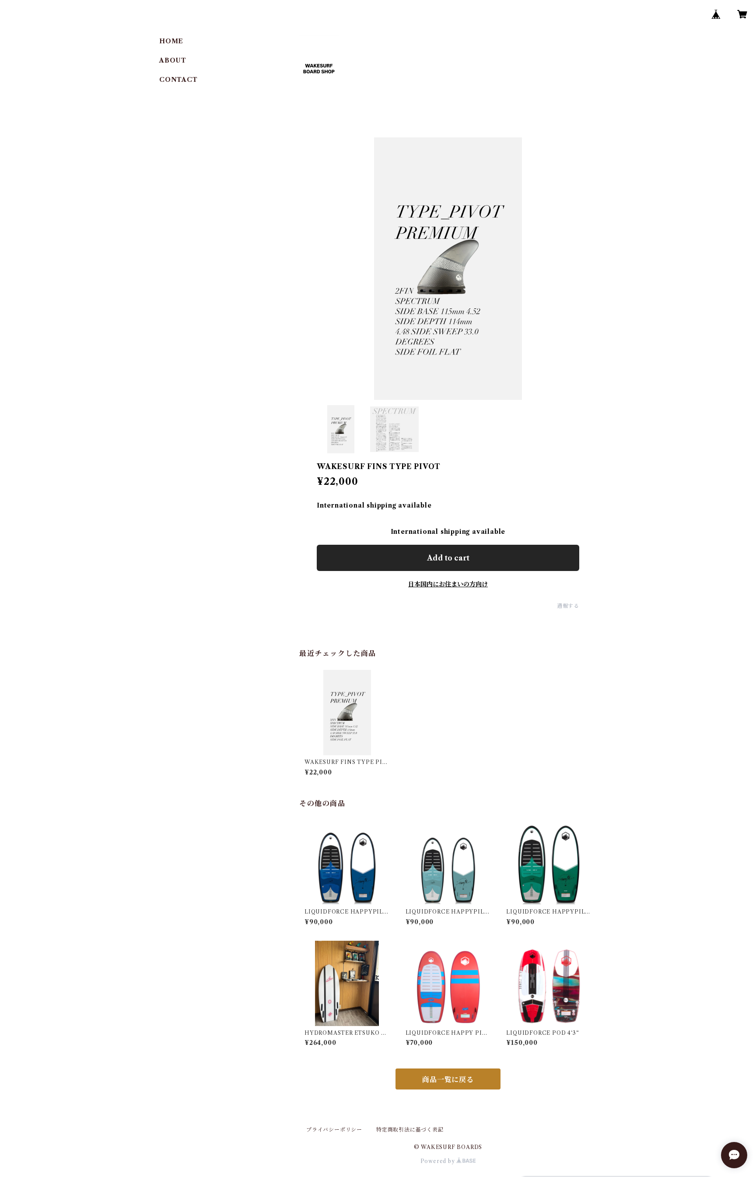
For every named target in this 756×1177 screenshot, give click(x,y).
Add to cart (448, 557)
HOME (171, 41)
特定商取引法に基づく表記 (410, 1129)
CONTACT (178, 80)
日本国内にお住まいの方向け (448, 584)
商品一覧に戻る (448, 1079)
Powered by (438, 1161)
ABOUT (172, 60)
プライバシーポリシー (334, 1129)
